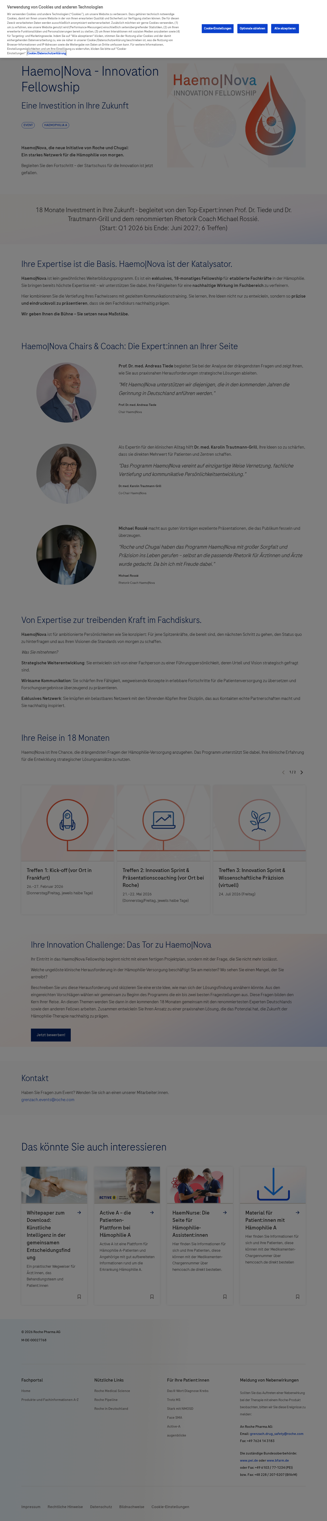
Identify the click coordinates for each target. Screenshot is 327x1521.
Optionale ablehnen (252, 28)
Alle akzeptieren (285, 28)
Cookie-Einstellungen (217, 28)
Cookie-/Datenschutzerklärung (46, 53)
